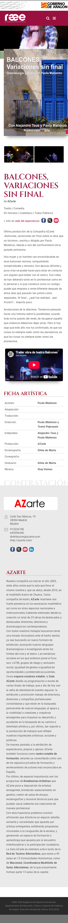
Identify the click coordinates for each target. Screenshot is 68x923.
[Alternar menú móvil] (54, 18)
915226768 (17, 529)
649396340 (17, 532)
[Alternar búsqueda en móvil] (48, 18)
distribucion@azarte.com (25, 536)
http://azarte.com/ (21, 540)
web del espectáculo (27, 221)
